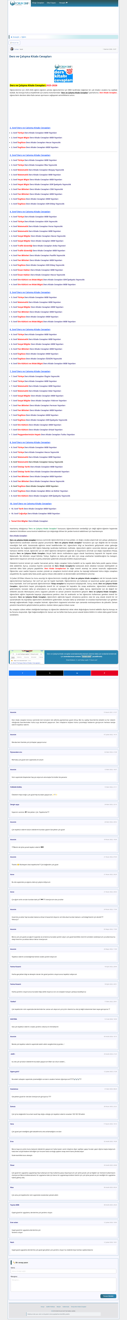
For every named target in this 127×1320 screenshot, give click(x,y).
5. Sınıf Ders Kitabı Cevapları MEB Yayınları (36, 302)
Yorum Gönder (108, 1296)
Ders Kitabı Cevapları (29, 521)
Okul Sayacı (51, 3)
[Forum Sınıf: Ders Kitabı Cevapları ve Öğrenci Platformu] (19, 5)
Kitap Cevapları (38, 3)
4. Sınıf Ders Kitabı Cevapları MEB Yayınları (34, 216)
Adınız (13, 1268)
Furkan (17, 49)
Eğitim (24, 37)
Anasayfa (16, 37)
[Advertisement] (63, 20)
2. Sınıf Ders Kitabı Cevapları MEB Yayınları (36, 137)
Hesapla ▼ (63, 3)
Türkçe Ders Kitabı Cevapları (78, 1307)
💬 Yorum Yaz (14, 43)
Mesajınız (14, 1276)
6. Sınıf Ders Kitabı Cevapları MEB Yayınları (34, 334)
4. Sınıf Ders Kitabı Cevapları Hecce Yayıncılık (38, 236)
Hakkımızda (66, 1307)
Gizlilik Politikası (50, 1307)
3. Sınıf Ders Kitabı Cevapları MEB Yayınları (36, 174)
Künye (42, 1307)
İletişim (59, 1307)
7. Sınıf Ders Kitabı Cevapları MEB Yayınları (34, 381)
